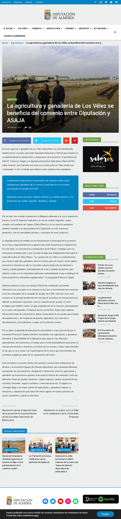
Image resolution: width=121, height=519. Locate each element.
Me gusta (112, 195)
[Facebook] (95, 2)
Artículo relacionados (14, 431)
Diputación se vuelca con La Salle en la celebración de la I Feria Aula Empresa (60, 413)
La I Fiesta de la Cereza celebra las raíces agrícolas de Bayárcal (40, 459)
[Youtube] (116, 2)
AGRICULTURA (53, 28)
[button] (115, 32)
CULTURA (22, 28)
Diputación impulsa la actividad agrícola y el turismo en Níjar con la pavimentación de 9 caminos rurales (12, 462)
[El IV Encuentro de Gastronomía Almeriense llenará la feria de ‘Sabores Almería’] (89, 333)
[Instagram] (100, 2)
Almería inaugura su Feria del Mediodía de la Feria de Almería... (108, 286)
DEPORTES (84, 28)
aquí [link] (36, 515)
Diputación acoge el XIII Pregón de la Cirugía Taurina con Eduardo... (108, 318)
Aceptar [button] (105, 514)
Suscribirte (111, 208)
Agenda (28, 2)
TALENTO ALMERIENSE (14, 36)
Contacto (39, 2)
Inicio (5, 42)
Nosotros (6, 2)
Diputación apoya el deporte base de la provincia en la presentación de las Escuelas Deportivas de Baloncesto (19, 415)
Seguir (113, 201)
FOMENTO (37, 28)
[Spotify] (106, 2)
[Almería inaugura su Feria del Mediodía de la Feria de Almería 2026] (89, 285)
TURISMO (69, 28)
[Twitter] (111, 2)
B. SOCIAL (8, 28)
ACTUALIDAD (100, 28)
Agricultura (12, 99)
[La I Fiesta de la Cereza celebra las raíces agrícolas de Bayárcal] (40, 445)
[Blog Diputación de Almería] (60, 14)
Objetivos (18, 2)
